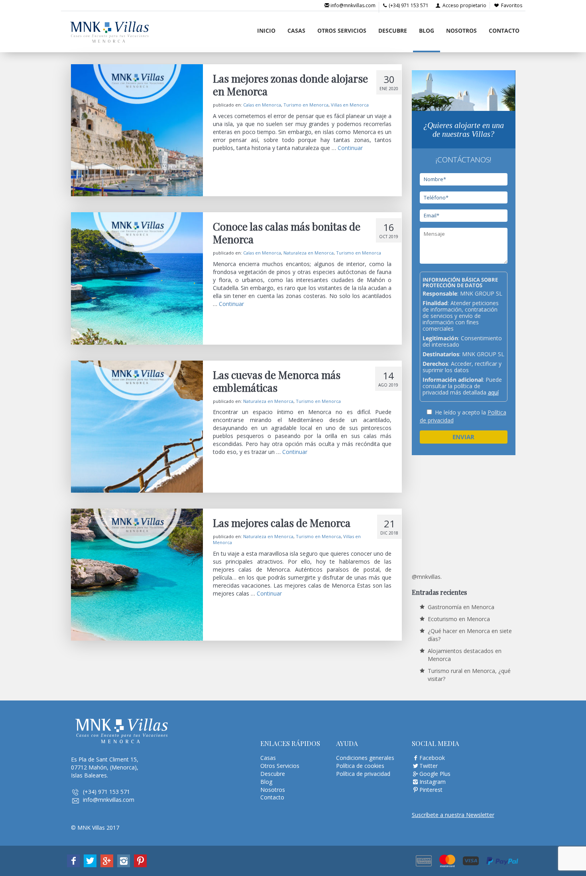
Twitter (428, 765)
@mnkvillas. (427, 576)
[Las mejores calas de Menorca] (137, 575)
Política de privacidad (363, 773)
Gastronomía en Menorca (461, 607)
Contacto (504, 30)
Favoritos (511, 5)
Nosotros (461, 30)
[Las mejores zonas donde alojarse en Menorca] (137, 130)
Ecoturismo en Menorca (459, 619)
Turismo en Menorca (305, 105)
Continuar (350, 148)
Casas (296, 30)
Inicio (266, 30)
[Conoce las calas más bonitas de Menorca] (137, 278)
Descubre (392, 30)
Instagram (432, 781)
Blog (426, 30)
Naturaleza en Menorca (308, 253)
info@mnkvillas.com (352, 5)
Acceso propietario (463, 5)
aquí (493, 392)
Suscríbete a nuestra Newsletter (453, 815)
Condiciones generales (365, 758)
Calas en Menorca (262, 105)
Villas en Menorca (350, 105)
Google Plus (434, 773)
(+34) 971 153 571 (408, 5)
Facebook (432, 758)
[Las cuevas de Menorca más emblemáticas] (137, 427)
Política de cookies (360, 765)
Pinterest (430, 789)
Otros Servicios (341, 30)
